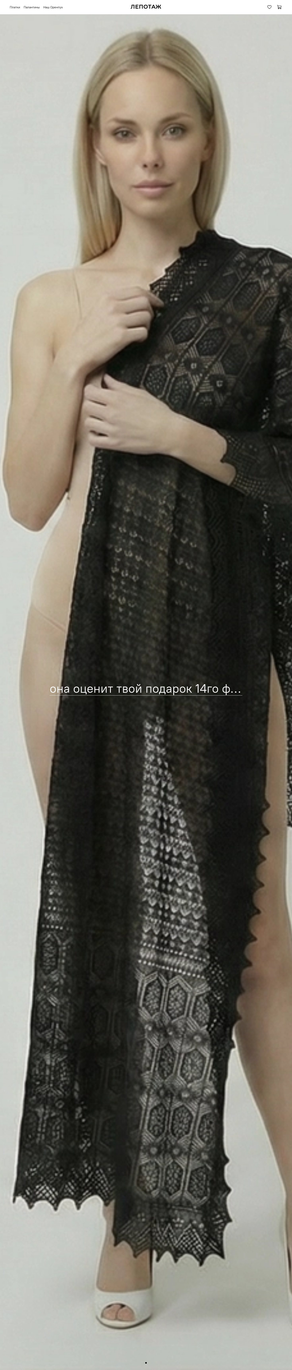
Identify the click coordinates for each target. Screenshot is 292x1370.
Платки (15, 7)
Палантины (32, 7)
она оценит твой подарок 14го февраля (160, 688)
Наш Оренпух (53, 7)
